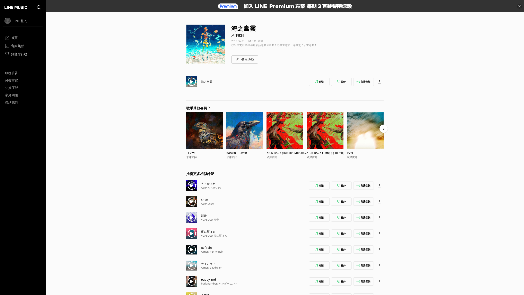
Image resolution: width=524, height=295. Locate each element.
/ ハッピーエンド (227, 283)
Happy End (208, 279)
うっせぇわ (208, 184)
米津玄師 (237, 35)
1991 (350, 152)
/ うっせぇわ (213, 187)
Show (204, 200)
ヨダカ (190, 152)
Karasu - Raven (236, 152)
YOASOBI (206, 219)
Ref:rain (206, 248)
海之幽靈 (206, 82)
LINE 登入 (20, 21)
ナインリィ (208, 264)
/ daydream (215, 267)
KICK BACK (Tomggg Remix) (325, 152)
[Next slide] (383, 129)
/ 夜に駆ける (219, 235)
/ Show (210, 203)
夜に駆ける (208, 232)
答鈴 (343, 81)
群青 (204, 216)
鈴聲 (321, 81)
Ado (203, 187)
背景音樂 (365, 81)
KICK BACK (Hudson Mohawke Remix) (286, 152)
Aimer (204, 251)
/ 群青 (215, 219)
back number (209, 283)
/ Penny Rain (216, 251)
